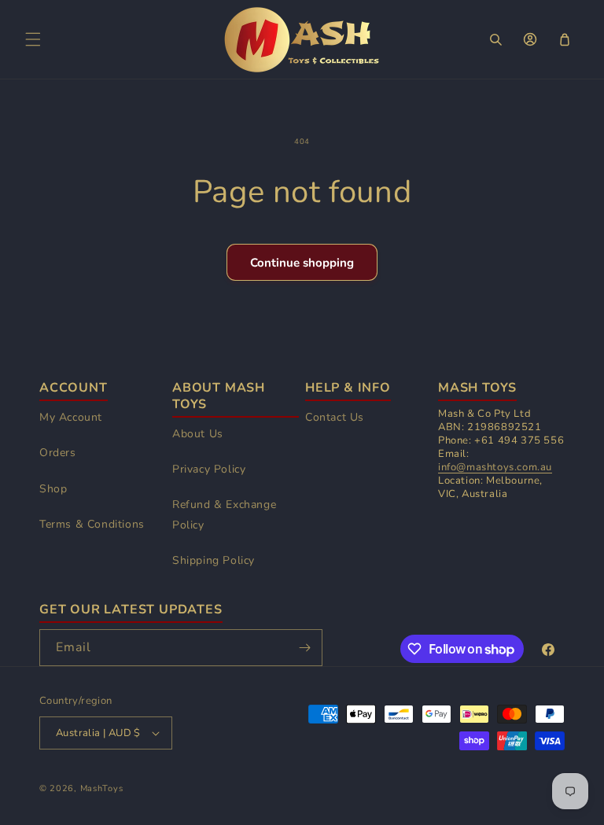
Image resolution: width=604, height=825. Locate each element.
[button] (33, 39)
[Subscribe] (304, 647)
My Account (70, 417)
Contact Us (334, 417)
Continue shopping (302, 263)
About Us (197, 433)
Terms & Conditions (92, 524)
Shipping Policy (213, 560)
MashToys (101, 788)
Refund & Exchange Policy (224, 514)
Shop (53, 488)
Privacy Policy (208, 469)
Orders (57, 452)
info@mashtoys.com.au (495, 467)
